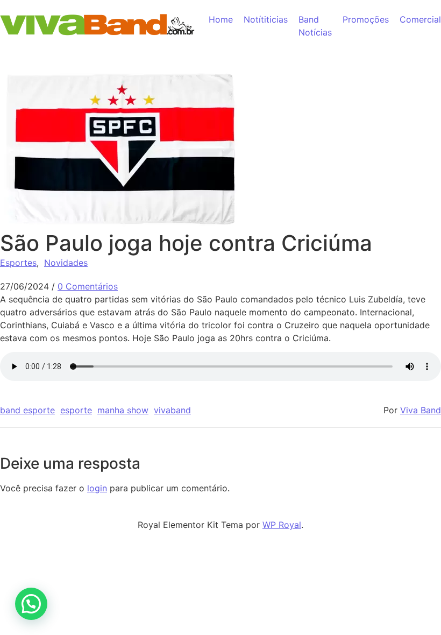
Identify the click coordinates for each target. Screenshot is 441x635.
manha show (122, 410)
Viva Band (420, 410)
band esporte (27, 410)
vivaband (172, 410)
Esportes (18, 262)
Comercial (420, 19)
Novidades (66, 262)
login (97, 488)
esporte (76, 410)
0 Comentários (88, 286)
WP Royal (281, 524)
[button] (31, 604)
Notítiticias (266, 19)
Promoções (366, 19)
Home (221, 19)
